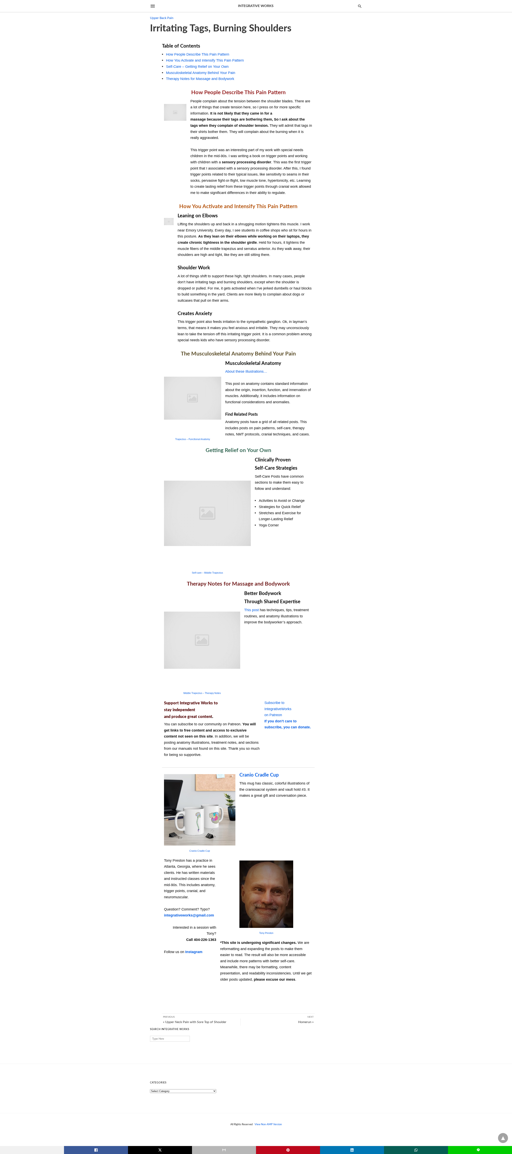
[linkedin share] (352, 1150)
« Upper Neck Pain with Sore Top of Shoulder (194, 1022)
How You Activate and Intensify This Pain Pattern (205, 60)
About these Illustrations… (246, 371)
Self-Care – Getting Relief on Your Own (197, 67)
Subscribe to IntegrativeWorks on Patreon (277, 709)
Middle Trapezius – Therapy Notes (202, 693)
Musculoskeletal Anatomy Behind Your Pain (200, 73)
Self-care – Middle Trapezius (207, 572)
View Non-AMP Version (268, 1124)
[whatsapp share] (416, 1150)
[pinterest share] (288, 1150)
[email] (224, 1150)
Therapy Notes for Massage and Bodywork (200, 79)
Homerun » (306, 1022)
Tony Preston (266, 933)
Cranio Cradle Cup (199, 851)
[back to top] (503, 1138)
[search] (359, 6)
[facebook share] (96, 1150)
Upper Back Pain (161, 18)
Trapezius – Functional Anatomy (192, 439)
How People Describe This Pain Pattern (197, 54)
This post (251, 610)
